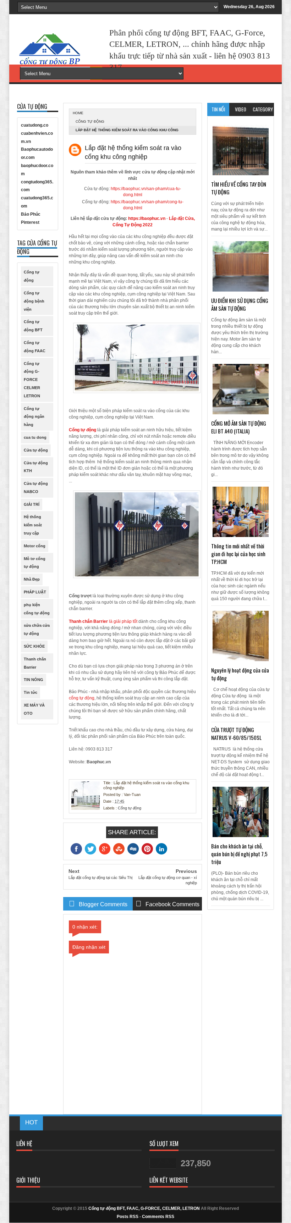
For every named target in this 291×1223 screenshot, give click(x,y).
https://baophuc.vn (146, 218)
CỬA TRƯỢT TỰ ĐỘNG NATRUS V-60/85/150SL (236, 733)
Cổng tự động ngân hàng (34, 416)
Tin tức (30, 692)
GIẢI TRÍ (31, 504)
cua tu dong (35, 437)
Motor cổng (34, 546)
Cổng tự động (90, 121)
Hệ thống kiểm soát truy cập (33, 525)
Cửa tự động (36, 450)
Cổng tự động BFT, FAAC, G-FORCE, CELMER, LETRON (144, 1208)
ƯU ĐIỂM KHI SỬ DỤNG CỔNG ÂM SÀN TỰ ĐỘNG (239, 304)
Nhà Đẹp (32, 579)
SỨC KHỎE (34, 646)
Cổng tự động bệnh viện (34, 301)
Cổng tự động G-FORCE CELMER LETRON (32, 379)
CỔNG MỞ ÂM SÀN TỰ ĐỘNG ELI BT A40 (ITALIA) (238, 427)
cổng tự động (81, 698)
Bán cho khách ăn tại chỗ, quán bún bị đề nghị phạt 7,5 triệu (239, 853)
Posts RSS (127, 1216)
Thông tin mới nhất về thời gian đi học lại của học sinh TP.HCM (238, 553)
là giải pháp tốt (103, 621)
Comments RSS (158, 1216)
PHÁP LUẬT (35, 592)
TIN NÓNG (33, 679)
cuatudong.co (34, 125)
